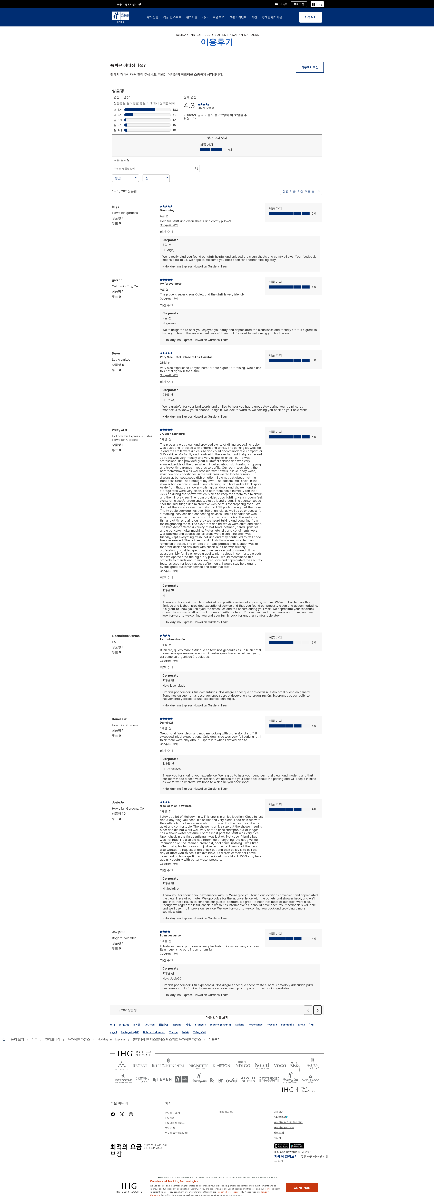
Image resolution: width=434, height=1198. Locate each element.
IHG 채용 (169, 1117)
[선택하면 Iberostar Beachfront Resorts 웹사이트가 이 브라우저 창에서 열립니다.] (123, 1079)
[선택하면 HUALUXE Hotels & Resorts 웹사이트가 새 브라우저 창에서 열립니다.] (312, 1065)
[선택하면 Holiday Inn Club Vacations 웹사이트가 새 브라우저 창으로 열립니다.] (290, 1079)
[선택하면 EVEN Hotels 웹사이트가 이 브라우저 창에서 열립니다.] (162, 1079)
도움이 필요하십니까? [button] (129, 4)
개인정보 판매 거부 (284, 1127)
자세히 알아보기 (286, 1156)
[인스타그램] (131, 1114)
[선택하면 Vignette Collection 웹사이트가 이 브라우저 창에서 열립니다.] (199, 1065)
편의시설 (191, 17)
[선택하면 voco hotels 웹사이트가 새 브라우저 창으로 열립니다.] (280, 1065)
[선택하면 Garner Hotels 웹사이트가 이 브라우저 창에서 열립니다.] (216, 1079)
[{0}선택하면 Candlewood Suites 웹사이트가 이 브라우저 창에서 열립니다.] (310, 1079)
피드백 (277, 1137)
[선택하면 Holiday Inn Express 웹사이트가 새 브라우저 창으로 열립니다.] (181, 1079)
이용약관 (278, 1111)
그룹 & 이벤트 (238, 17)
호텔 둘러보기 (226, 1111)
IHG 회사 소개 (172, 1112)
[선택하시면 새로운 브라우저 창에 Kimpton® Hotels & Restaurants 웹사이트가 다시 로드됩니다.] (221, 1065)
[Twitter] (122, 1114)
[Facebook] (113, 1114)
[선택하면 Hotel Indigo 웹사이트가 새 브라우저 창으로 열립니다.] (242, 1065)
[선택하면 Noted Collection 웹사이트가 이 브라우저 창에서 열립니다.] (262, 1065)
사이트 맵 (279, 1132)
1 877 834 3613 (152, 1147)
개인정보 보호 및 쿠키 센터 (288, 1122)
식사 (205, 17)
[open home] (5, 1039)
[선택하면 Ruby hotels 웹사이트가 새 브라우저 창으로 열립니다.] (295, 1065)
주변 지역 (218, 17)
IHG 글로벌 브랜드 (175, 1122)
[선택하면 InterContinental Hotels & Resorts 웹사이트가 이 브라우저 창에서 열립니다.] (168, 1065)
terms (268, 1188)
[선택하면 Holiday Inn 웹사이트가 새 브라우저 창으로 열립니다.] (199, 1079)
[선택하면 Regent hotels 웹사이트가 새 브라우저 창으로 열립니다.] (140, 1065)
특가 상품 (152, 17)
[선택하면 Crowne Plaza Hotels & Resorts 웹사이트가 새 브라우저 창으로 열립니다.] (142, 1079)
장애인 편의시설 (272, 17)
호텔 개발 (170, 1127)
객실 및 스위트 (172, 17)
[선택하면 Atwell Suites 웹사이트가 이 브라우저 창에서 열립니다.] (248, 1079)
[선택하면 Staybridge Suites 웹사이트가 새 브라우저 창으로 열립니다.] (269, 1079)
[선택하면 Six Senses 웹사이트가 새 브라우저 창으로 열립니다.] (121, 1065)
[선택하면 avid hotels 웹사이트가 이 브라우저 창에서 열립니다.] (232, 1079)
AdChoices (280, 1116)
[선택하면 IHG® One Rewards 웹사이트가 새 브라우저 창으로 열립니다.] (298, 1089)
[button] (317, 4)
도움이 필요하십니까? (176, 1133)
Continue (302, 1187)
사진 (254, 17)
